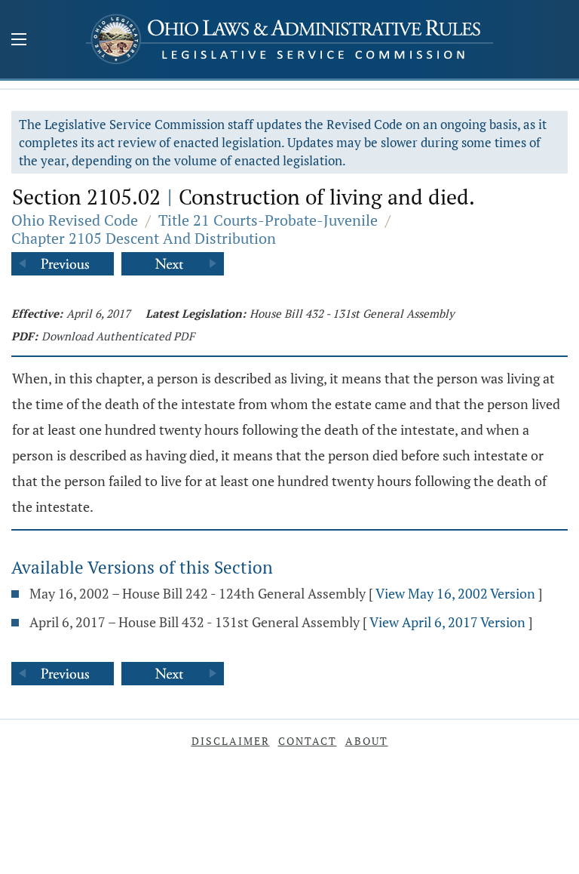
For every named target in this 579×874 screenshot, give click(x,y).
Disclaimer (230, 741)
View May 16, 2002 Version (455, 593)
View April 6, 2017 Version (447, 622)
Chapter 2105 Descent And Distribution (143, 238)
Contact (307, 741)
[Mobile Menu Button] (18, 40)
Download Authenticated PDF (118, 335)
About (366, 741)
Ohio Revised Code (74, 220)
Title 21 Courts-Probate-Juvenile (268, 220)
